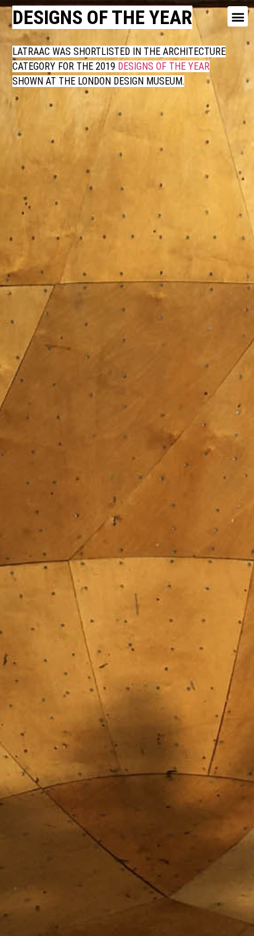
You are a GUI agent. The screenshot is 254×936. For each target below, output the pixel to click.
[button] (237, 16)
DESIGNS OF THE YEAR (162, 66)
